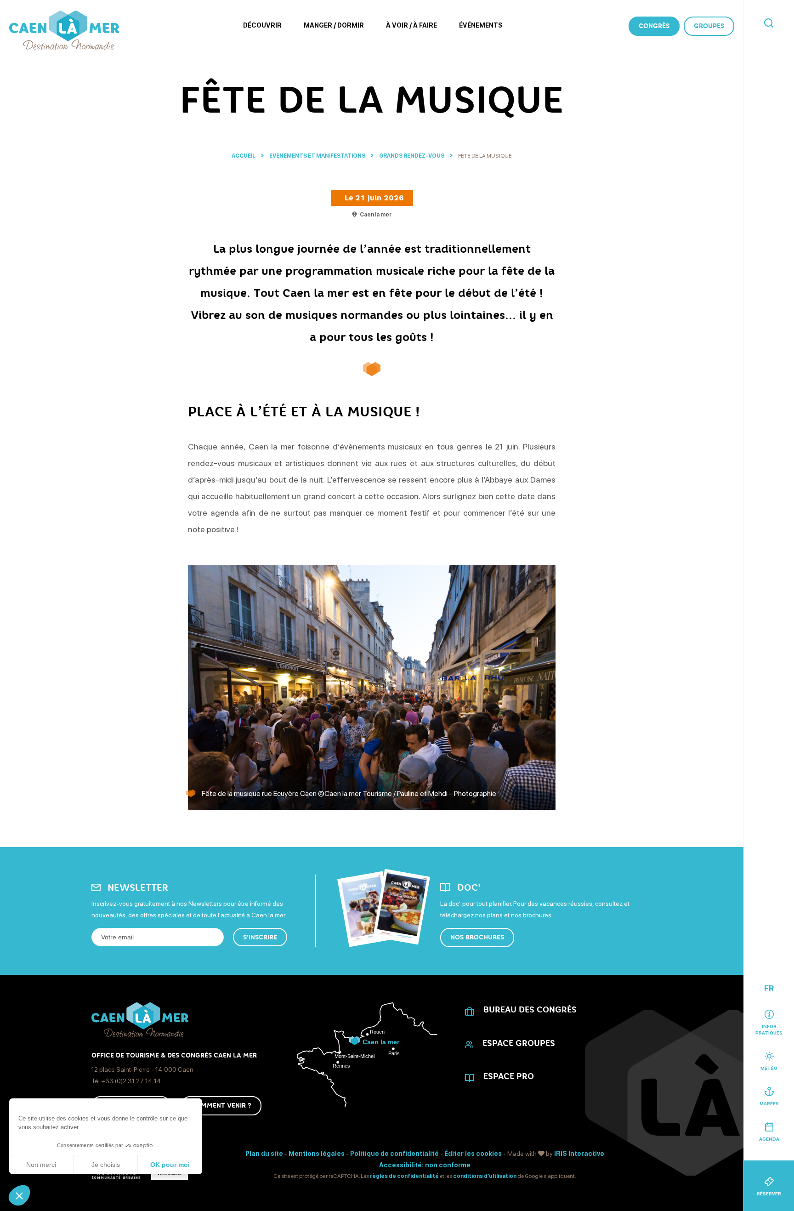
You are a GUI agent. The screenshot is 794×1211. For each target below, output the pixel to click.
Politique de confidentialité (394, 1153)
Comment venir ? (221, 1105)
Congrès (654, 26)
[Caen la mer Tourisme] (64, 30)
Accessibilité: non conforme (425, 1165)
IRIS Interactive (579, 1153)
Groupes (709, 26)
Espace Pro (508, 1076)
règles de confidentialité (404, 1176)
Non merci (41, 1164)
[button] (19, 1195)
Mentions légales (317, 1153)
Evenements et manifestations (317, 156)
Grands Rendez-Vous (412, 156)
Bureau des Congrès (530, 1010)
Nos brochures (477, 937)
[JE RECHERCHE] (768, 23)
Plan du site (264, 1153)
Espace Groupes (518, 1043)
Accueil (243, 156)
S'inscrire (260, 937)
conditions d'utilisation (484, 1176)
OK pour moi (170, 1164)
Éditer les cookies (473, 1153)
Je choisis (105, 1164)
